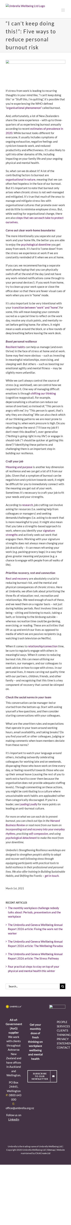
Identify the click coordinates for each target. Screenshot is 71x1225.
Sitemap (51, 1149)
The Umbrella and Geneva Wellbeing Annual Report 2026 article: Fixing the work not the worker (35, 929)
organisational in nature (20, 179)
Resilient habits (15, 347)
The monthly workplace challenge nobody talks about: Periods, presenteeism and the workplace (34, 912)
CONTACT (63, 1047)
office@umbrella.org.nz (20, 1108)
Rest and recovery (17, 578)
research (27, 505)
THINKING (64, 1034)
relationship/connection (42, 646)
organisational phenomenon (23, 107)
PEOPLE (62, 1022)
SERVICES (63, 1026)
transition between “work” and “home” (35, 307)
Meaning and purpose (19, 467)
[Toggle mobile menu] (63, 10)
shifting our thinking (43, 393)
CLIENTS (62, 1030)
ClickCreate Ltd (42, 1153)
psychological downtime (36, 244)
